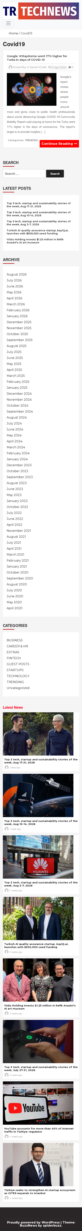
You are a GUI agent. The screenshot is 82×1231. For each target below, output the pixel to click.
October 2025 (17, 334)
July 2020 (14, 590)
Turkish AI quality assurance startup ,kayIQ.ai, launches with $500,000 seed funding (37, 232)
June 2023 (15, 489)
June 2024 (15, 429)
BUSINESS (15, 640)
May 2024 (14, 435)
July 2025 (14, 352)
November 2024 (19, 399)
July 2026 (14, 280)
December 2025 (19, 322)
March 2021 (15, 554)
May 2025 (14, 364)
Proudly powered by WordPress (34, 1222)
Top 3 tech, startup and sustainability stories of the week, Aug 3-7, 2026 (39, 223)
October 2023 (17, 471)
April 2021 (14, 548)
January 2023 (17, 501)
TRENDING (31, 140)
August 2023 (17, 483)
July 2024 (14, 423)
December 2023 (19, 465)
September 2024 (20, 411)
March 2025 (16, 376)
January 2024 (17, 459)
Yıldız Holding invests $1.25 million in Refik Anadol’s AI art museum (35, 241)
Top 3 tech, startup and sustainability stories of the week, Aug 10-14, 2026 (39, 214)
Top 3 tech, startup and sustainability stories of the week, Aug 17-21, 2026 (39, 205)
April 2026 (14, 298)
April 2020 (15, 608)
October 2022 (17, 507)
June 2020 (15, 596)
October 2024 (17, 405)
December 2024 (19, 393)
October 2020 (17, 572)
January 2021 (17, 566)
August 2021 (16, 537)
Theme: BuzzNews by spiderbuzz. (47, 1224)
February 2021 (18, 560)
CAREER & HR (17, 646)
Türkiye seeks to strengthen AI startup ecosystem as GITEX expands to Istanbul (39, 1192)
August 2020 (17, 584)
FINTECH (14, 658)
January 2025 (17, 388)
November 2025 (19, 328)
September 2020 (20, 578)
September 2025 (20, 340)
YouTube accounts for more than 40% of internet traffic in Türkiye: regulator (39, 1130)
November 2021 (19, 531)
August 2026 (17, 274)
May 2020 (14, 602)
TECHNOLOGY (18, 676)
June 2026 (15, 286)
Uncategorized (18, 688)
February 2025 (18, 382)
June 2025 (15, 358)
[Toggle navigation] (8, 23)
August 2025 (17, 346)
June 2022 (15, 519)
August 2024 (17, 417)
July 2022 (14, 513)
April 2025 (14, 370)
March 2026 (16, 304)
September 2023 (20, 477)
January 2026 (17, 316)
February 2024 (18, 453)
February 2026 (18, 310)
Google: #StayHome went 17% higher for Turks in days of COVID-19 (37, 58)
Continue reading (58, 144)
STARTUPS (15, 670)
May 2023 (14, 495)
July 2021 (14, 542)
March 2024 (16, 447)
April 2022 (14, 525)
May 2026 (14, 292)
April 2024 (14, 441)
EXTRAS (13, 652)
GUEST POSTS (18, 664)
